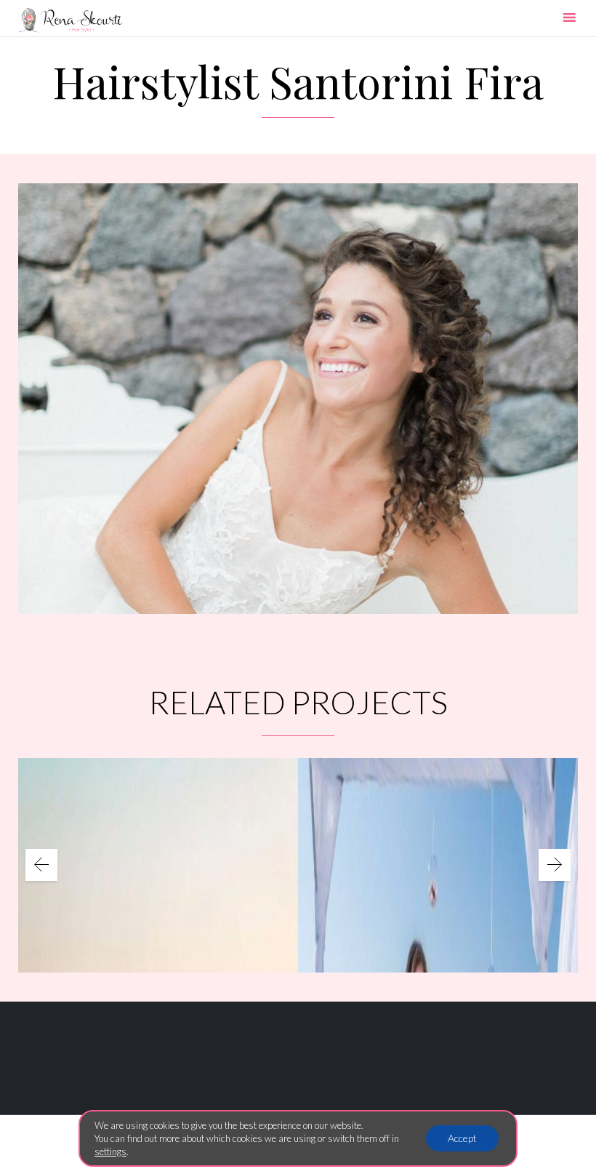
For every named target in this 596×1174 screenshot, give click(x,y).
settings (110, 1151)
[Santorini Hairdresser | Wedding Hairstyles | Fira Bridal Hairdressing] (70, 20)
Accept (462, 1138)
